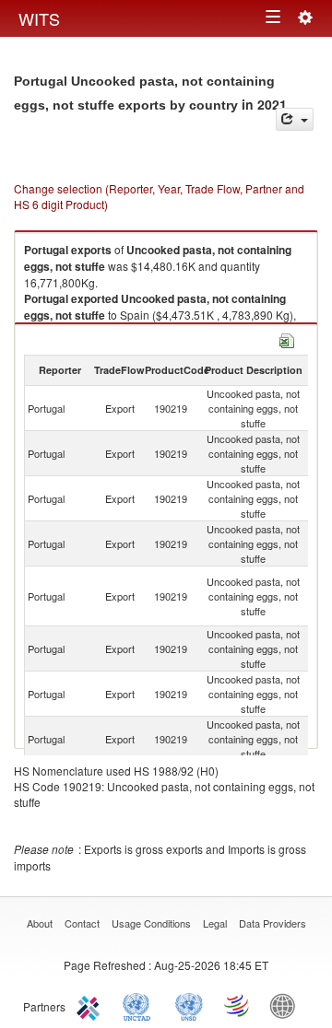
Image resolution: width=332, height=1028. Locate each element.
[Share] (295, 119)
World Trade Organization (237, 1005)
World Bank (286, 1005)
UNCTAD (140, 1005)
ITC (91, 1005)
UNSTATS (189, 1005)
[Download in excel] (286, 338)
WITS (39, 18)
